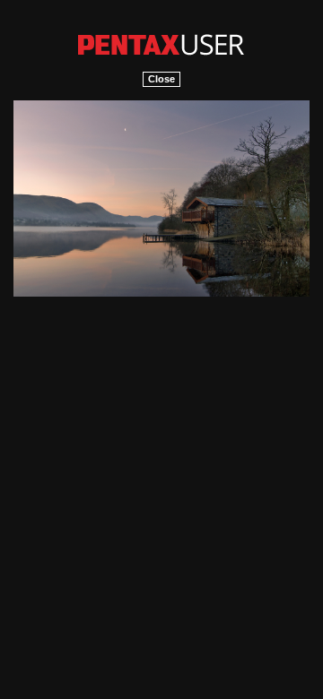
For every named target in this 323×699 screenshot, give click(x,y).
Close (161, 78)
